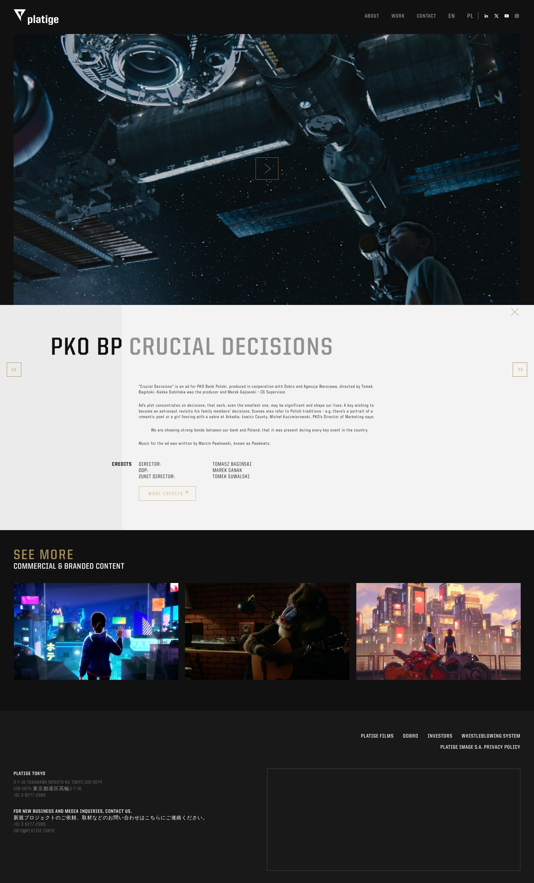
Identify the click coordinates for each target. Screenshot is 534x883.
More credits (168, 492)
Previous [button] (14, 631)
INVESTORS (440, 736)
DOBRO (410, 736)
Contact (426, 16)
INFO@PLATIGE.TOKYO (34, 831)
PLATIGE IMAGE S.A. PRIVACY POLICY (480, 747)
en (451, 16)
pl (470, 16)
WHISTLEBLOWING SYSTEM (491, 736)
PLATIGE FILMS (377, 736)
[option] (96, 631)
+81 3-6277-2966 (30, 795)
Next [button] (520, 631)
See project (96, 645)
